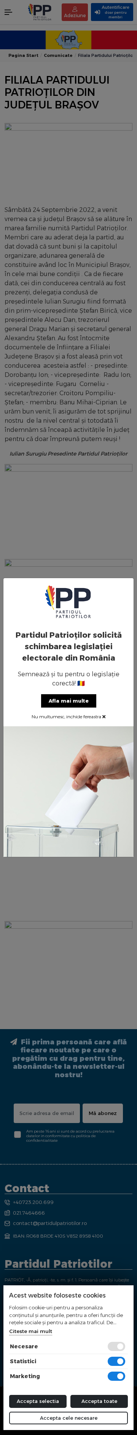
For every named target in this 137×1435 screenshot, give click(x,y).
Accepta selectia (38, 1401)
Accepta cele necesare (68, 1418)
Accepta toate (99, 1401)
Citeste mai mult (30, 1331)
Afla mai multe (69, 701)
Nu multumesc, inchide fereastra (67, 716)
